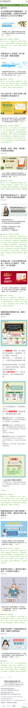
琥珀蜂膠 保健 (15, 136)
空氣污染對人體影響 (20, 140)
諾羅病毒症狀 (16, 502)
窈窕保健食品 (15, 187)
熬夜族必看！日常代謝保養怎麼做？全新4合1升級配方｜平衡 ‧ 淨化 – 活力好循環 (14, 263)
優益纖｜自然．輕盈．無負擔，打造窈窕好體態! (13, 149)
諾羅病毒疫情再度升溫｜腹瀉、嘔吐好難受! (13, 313)
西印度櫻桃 (12, 671)
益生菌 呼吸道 (9, 138)
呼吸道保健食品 (17, 238)
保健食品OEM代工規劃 (16, 41)
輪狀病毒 (23, 502)
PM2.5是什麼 (4, 132)
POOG (11, 663)
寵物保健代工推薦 (14, 556)
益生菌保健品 (22, 244)
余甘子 (15, 665)
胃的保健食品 (8, 248)
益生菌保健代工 (14, 244)
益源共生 (17, 85)
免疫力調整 (21, 616)
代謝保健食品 (13, 183)
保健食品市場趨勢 (10, 43)
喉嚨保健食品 (4, 134)
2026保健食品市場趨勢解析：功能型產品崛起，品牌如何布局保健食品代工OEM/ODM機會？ (14, 13)
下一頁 (9, 677)
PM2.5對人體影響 (20, 130)
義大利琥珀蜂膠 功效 (6, 142)
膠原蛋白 (5, 671)
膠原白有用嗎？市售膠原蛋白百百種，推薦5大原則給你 (13, 630)
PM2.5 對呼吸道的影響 (9, 130)
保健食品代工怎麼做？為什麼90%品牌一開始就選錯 (13, 54)
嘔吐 (19, 496)
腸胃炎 (9, 500)
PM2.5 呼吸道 (13, 128)
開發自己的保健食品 (17, 87)
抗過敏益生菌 (15, 240)
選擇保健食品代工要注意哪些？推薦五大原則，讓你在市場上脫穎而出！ (13, 513)
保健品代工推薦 (14, 550)
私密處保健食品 (19, 246)
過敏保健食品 (9, 622)
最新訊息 (10, 39)
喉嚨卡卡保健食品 (13, 134)
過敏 (4, 622)
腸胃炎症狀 (15, 500)
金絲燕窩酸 (8, 253)
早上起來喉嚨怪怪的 (6, 136)
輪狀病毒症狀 (4, 505)
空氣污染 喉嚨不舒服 (8, 140)
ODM (4, 41)
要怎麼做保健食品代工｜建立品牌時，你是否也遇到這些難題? (13, 196)
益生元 (10, 45)
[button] (27, 1)
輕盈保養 (7, 189)
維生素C (17, 669)
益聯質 (4, 87)
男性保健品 (15, 242)
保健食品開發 (19, 43)
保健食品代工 (19, 81)
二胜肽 (10, 665)
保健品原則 (8, 552)
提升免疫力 (13, 618)
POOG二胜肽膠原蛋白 (20, 663)
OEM (7, 41)
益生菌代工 (22, 559)
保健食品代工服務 (7, 238)
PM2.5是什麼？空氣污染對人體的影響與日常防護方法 (13, 94)
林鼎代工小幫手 (9, 85)
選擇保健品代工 (17, 561)
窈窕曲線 (22, 187)
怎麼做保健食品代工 (8, 301)
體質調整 (25, 189)
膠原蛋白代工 (6, 251)
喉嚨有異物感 (22, 134)
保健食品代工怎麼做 (8, 299)
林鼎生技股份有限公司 (6, 1)
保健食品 (12, 81)
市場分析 (22, 556)
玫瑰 (19, 667)
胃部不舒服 (16, 248)
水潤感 (15, 667)
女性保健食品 (7, 240)
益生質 (15, 45)
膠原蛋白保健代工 (15, 251)
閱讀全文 (9, 35)
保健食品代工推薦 (19, 299)
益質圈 (19, 45)
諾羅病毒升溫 (8, 502)
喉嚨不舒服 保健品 (21, 132)
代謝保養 (20, 183)
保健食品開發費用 (7, 554)
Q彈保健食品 (4, 665)
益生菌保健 (6, 244)
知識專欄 (16, 39)
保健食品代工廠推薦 (14, 83)
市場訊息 (5, 39)
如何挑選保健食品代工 (19, 554)
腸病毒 (4, 500)
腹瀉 (20, 500)
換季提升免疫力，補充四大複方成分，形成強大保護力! (13, 570)
